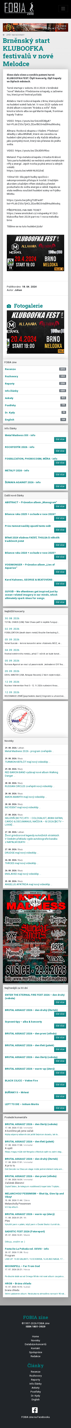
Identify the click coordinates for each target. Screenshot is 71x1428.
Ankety (35, 1387)
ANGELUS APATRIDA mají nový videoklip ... (28, 883)
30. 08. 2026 (12, 618)
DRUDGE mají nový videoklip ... (22, 851)
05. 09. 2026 (12, 660)
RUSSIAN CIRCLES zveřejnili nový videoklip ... (30, 785)
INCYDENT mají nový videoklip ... (23, 806)
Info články (35, 1383)
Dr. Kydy (35, 1395)
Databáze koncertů (35, 1344)
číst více (60, 439)
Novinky (35, 1340)
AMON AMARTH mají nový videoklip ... (26, 795)
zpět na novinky (15, 35)
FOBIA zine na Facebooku (35, 1416)
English (36, 1399)
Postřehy (35, 1391)
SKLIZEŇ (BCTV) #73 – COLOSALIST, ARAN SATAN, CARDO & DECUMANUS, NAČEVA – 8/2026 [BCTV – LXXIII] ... (34, 820)
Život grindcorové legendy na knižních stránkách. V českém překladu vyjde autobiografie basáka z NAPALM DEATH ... (32, 837)
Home (35, 1336)
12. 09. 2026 (12, 681)
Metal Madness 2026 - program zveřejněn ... (29, 750)
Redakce (35, 1356)
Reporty (35, 1379)
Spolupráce (35, 1352)
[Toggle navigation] (63, 8)
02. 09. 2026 (12, 628)
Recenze (35, 1371)
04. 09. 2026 (12, 649)
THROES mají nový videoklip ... (21, 862)
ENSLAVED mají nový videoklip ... (23, 872)
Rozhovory (36, 1375)
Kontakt (35, 1348)
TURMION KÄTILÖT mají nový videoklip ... (27, 760)
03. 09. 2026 (12, 639)
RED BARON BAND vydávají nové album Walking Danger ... (31, 772)
